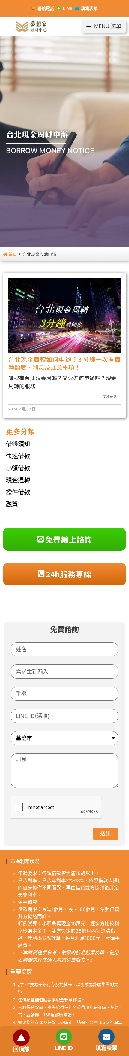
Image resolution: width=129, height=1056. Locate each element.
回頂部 (21, 1049)
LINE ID (64, 1048)
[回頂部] (21, 1037)
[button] (104, 26)
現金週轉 (18, 479)
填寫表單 (106, 1048)
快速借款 (18, 455)
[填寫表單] (106, 1037)
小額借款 (18, 467)
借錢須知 (18, 443)
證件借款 (18, 491)
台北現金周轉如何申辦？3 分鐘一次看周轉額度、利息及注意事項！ (64, 363)
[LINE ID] (64, 1037)
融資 (12, 503)
